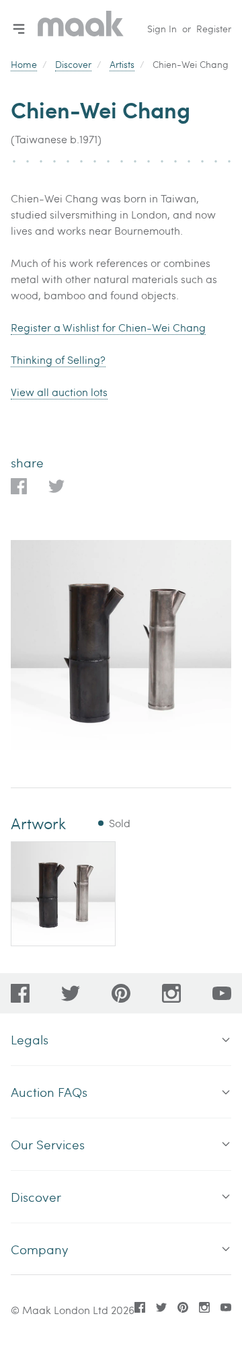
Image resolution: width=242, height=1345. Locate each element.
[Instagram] (171, 993)
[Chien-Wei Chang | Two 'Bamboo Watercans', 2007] (63, 894)
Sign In (162, 28)
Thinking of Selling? (58, 359)
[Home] (81, 28)
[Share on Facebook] (19, 486)
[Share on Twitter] (56, 486)
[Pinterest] (121, 993)
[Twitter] (70, 993)
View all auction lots (59, 392)
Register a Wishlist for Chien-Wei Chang (108, 327)
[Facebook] (20, 993)
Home (24, 64)
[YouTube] (221, 993)
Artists (122, 64)
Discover (73, 64)
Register (213, 28)
